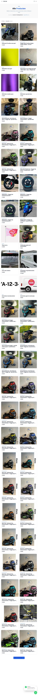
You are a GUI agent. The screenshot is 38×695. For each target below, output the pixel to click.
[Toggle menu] (36, 1)
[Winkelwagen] (34, 1)
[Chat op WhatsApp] (35, 692)
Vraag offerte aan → (26, 14)
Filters (4, 21)
